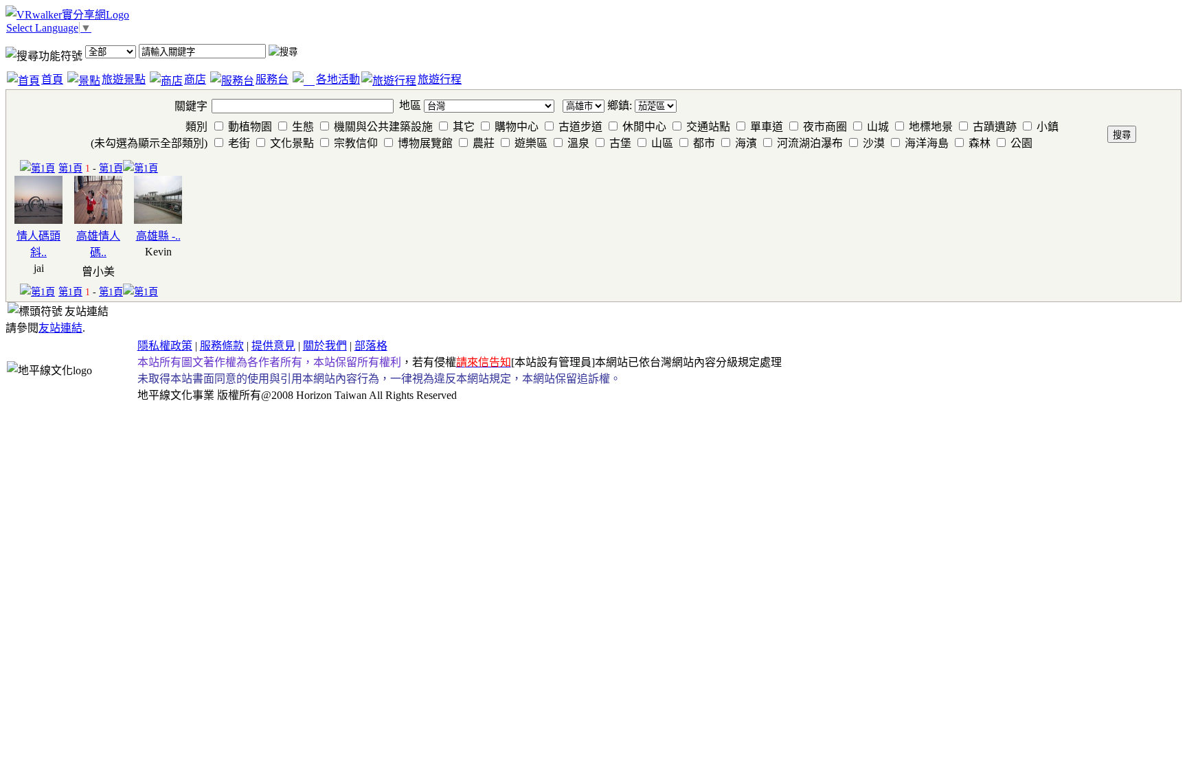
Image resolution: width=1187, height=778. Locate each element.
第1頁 (70, 168)
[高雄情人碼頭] (98, 220)
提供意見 (273, 346)
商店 (195, 79)
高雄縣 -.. (158, 236)
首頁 (52, 79)
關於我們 (325, 346)
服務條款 (222, 346)
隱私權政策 (164, 346)
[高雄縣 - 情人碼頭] (158, 220)
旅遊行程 (440, 79)
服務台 (272, 79)
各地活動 (338, 79)
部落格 (370, 346)
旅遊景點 (124, 79)
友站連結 (60, 328)
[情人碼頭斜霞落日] (38, 220)
